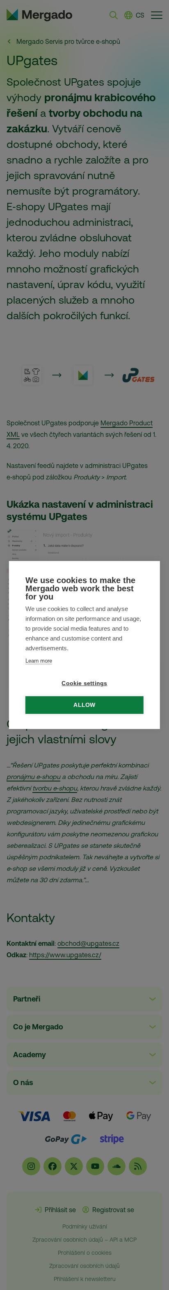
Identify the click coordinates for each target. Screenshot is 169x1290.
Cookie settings (84, 683)
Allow (84, 705)
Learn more (38, 661)
